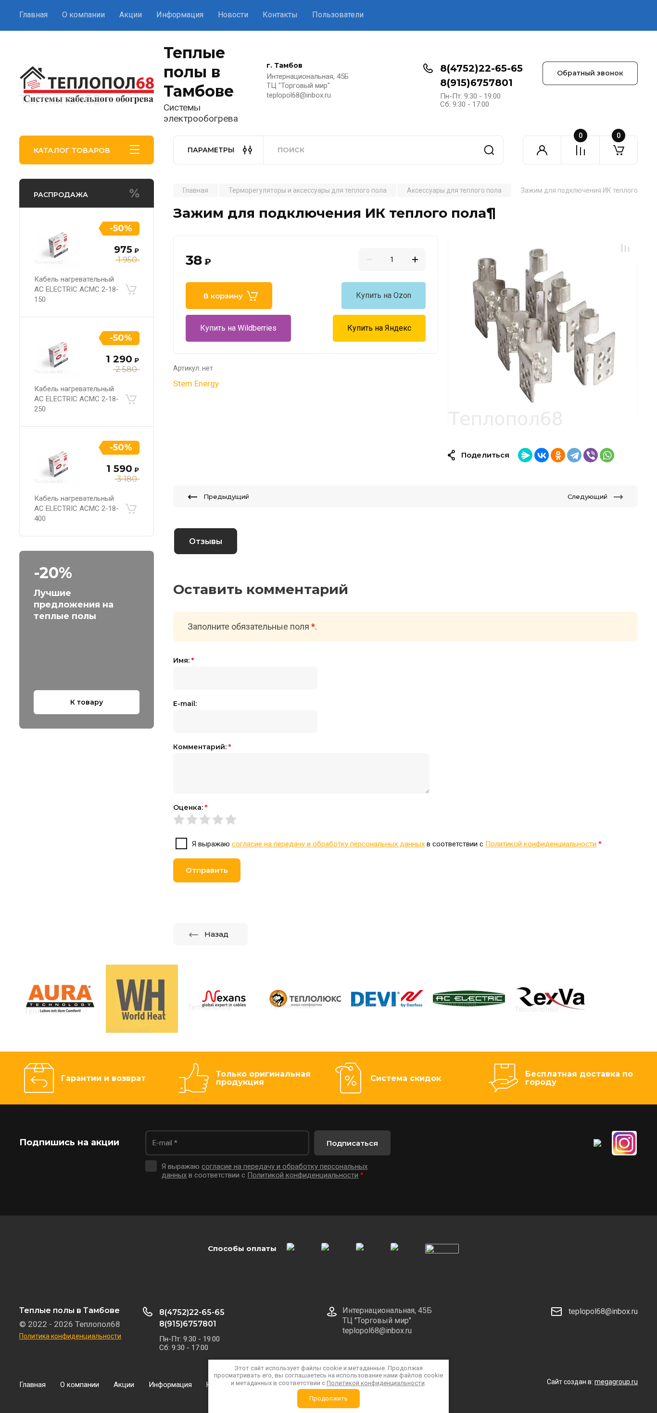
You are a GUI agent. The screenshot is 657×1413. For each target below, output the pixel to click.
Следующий (587, 496)
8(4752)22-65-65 (481, 68)
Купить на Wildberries (238, 328)
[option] (543, 330)
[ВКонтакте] (541, 455)
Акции (130, 14)
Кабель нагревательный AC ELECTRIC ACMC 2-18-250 (76, 398)
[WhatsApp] (607, 455)
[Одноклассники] (558, 455)
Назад (216, 934)
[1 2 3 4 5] (405, 819)
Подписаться (352, 1143)
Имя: (183, 660)
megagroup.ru (616, 1382)
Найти (489, 150)
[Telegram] (574, 455)
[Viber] (590, 455)
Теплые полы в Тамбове (199, 71)
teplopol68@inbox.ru (603, 1311)
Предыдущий (226, 496)
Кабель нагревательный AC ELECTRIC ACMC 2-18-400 (76, 508)
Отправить (207, 870)
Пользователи (338, 14)
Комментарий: (202, 747)
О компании (83, 14)
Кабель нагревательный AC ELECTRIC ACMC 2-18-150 (76, 289)
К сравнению (625, 248)
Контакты (280, 14)
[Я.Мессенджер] (525, 455)
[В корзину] (131, 289)
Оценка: (190, 807)
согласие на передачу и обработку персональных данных (328, 844)
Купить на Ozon (383, 295)
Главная (33, 14)
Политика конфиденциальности (70, 1336)
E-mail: (185, 703)
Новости (233, 14)
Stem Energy (196, 383)
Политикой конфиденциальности (540, 844)
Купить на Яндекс (379, 328)
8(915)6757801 (476, 82)
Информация (179, 14)
